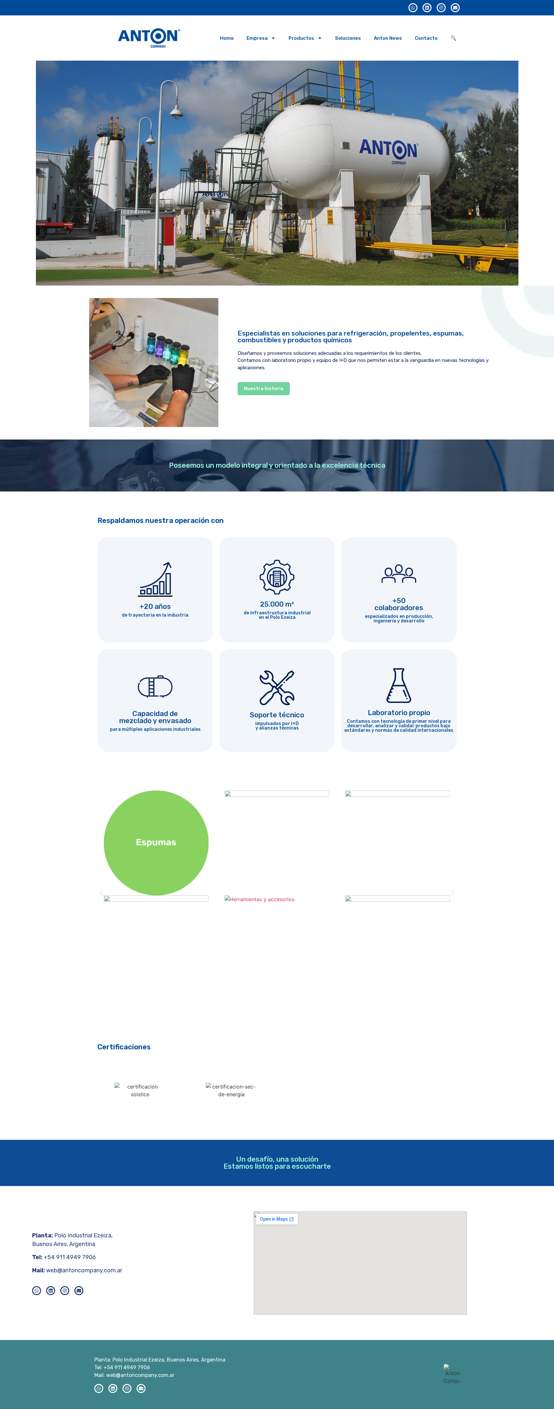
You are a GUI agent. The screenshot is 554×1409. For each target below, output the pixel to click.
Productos (301, 38)
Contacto (426, 38)
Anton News (388, 38)
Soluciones (348, 38)
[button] (101, 893)
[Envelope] (455, 7)
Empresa (257, 38)
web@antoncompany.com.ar (84, 1270)
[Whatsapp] (412, 7)
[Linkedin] (427, 7)
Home (227, 38)
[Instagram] (441, 7)
